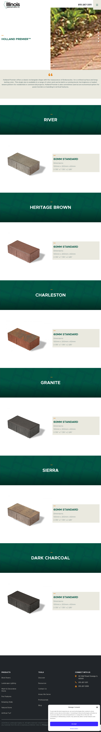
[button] (97, 707)
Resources (42, 683)
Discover (41, 678)
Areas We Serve (44, 694)
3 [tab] (98, 38)
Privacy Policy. (47, 725)
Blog (40, 705)
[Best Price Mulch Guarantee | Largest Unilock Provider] (11, 5)
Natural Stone (6, 707)
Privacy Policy (74, 728)
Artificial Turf (6, 713)
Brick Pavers (6, 678)
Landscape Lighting (8, 683)
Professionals (43, 700)
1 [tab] (98, 32)
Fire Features (6, 696)
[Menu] (97, 5)
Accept (74, 724)
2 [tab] (98, 35)
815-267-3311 (85, 5)
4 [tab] (98, 41)
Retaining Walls (7, 702)
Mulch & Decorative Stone (8, 690)
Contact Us (42, 689)
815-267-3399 (84, 686)
